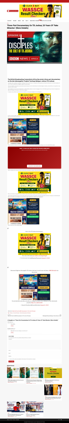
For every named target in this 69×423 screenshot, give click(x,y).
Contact (11, 419)
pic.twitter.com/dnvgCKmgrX (40, 255)
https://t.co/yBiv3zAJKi (36, 302)
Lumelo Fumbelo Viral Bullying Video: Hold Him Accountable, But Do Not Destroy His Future (53, 389)
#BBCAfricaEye (52, 270)
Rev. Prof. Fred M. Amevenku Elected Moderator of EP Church (34, 406)
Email (9, 353)
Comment (10, 339)
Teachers (14, 20)
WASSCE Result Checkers (34, 20)
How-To (27, 20)
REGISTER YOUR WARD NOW (34, 166)
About (8, 419)
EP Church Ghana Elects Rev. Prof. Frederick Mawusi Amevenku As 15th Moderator (16, 406)
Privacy (14, 419)
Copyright (17, 419)
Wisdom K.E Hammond (11, 382)
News (8, 413)
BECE (23, 20)
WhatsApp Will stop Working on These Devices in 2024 (52, 315)
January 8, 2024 (46, 258)
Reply (12, 325)
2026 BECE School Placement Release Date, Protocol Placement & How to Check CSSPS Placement (34, 372)
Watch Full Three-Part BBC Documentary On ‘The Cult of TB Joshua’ (19, 315)
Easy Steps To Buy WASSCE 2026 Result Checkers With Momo (53, 372)
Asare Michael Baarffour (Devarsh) (12, 30)
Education (9, 20)
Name (9, 350)
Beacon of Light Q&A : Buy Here (45, 20)
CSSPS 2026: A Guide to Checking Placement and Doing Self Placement (16, 372)
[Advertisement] (34, 70)
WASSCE (19, 20)
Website (9, 356)
